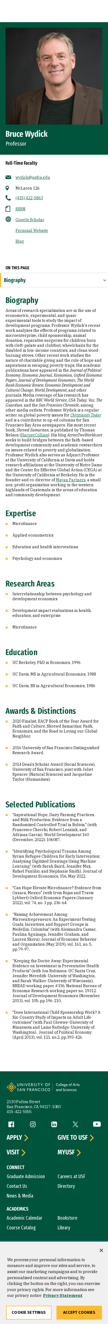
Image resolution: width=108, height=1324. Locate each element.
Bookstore (67, 1218)
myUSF (66, 1152)
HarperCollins (34, 435)
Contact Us (17, 1186)
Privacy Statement (63, 1295)
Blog (20, 241)
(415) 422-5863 (29, 197)
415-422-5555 (19, 1111)
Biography (15, 280)
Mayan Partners (71, 479)
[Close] (101, 1250)
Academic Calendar (24, 1218)
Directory (66, 1186)
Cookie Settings (29, 1312)
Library (64, 1228)
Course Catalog (21, 1228)
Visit (13, 1152)
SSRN (20, 208)
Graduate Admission (26, 1176)
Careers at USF (71, 1176)
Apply (14, 1137)
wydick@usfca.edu (33, 177)
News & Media (20, 1196)
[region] (54, 1283)
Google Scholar (30, 219)
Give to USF (73, 1137)
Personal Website (32, 230)
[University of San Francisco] (30, 1090)
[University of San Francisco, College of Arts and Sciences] (76, 1090)
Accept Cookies (79, 1312)
